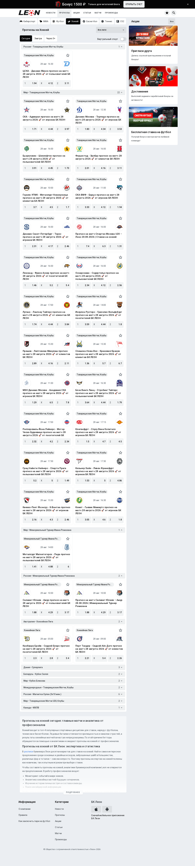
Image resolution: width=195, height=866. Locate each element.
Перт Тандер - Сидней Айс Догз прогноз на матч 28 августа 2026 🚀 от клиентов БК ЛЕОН (99, 648)
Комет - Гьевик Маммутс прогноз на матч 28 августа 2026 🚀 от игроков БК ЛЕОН (98, 510)
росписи (28, 751)
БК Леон (96, 801)
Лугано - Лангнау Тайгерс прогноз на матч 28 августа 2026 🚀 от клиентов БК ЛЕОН (46, 315)
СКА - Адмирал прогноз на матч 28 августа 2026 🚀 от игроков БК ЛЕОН (44, 118)
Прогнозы (64, 13)
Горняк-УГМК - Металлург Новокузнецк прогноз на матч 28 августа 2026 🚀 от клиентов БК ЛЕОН (45, 197)
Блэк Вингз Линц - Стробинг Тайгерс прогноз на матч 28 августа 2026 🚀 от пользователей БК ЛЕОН (98, 393)
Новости (50, 13)
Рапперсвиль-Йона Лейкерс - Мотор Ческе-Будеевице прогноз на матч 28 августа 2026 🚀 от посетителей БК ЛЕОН (44, 432)
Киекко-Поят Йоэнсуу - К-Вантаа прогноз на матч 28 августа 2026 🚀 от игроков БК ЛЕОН (46, 510)
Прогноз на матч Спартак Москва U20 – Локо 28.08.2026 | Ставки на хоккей (98, 235)
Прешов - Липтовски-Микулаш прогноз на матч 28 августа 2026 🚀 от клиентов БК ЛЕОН (46, 354)
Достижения (139, 91)
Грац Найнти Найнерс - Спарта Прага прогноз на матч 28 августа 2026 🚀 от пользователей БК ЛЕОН (45, 471)
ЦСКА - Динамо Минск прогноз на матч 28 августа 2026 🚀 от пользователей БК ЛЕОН (46, 74)
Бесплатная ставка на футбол (151, 132)
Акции (76, 13)
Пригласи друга (141, 50)
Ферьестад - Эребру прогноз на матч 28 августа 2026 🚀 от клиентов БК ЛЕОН (98, 157)
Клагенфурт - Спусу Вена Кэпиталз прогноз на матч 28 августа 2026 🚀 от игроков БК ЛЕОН (98, 432)
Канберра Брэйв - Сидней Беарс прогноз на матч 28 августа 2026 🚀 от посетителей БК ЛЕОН (46, 648)
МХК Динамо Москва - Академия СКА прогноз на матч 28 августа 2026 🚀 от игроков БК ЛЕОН (45, 393)
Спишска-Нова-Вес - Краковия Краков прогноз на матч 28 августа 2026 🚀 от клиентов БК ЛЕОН (98, 354)
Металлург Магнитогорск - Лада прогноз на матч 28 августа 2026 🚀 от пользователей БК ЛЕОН (46, 557)
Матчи (98, 13)
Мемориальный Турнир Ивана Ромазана (42, 539)
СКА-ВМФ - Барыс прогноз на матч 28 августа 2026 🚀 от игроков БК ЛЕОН (97, 196)
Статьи (87, 13)
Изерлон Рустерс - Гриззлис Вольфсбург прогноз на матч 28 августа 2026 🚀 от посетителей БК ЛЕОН (98, 315)
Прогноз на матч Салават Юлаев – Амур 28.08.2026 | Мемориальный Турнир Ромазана (98, 603)
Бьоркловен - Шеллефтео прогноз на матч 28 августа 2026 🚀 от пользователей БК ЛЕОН (44, 158)
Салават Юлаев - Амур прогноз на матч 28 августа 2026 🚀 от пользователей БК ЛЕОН (46, 603)
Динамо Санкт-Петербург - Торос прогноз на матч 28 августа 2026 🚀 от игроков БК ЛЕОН (45, 237)
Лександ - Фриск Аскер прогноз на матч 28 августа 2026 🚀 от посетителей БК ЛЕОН (46, 276)
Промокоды (111, 13)
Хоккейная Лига (32, 630)
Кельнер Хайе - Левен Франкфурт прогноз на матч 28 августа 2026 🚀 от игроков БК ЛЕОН (98, 471)
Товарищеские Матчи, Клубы (39, 55)
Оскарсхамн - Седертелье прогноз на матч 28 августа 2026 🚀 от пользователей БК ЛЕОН (97, 276)
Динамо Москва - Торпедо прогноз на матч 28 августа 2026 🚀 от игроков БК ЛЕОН (98, 119)
